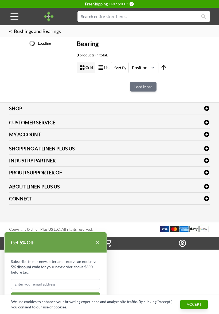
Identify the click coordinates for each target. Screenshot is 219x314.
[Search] (203, 16)
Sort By (120, 67)
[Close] (97, 242)
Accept (194, 304)
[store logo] (48, 16)
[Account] (182, 243)
